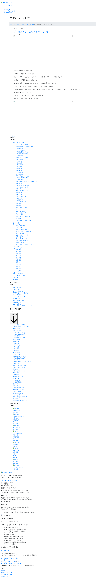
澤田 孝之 (18, 259)
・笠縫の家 (19, 161)
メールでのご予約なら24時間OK (10, 558)
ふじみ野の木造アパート (23, 240)
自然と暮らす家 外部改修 (23, 216)
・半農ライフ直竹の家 (22, 154)
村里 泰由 (18, 270)
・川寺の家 (19, 167)
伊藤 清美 (18, 261)
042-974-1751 (8, 5)
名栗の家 (18, 205)
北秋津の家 (19, 183)
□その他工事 (19, 174)
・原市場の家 (19, 159)
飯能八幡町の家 (20, 226)
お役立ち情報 (16, 246)
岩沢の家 (18, 189)
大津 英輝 (18, 253)
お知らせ (15, 277)
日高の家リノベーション (23, 176)
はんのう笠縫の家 (21, 213)
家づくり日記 (16, 224)
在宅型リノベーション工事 (23, 220)
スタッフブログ (17, 248)
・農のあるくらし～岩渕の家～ (24, 146)
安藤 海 (18, 263)
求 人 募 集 (4, 560)
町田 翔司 (18, 251)
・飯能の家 (19, 163)
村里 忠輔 (18, 255)
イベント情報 (16, 222)
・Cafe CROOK (20, 179)
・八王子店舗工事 (21, 202)
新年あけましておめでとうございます (32, 31)
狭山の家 (18, 218)
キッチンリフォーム (21, 209)
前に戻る (12, 136)
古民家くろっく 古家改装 (23, 231)
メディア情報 (16, 272)
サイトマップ (17, 564)
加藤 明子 (18, 268)
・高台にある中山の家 (22, 187)
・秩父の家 (19, 194)
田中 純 (18, 266)
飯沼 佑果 (18, 250)
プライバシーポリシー (7, 564)
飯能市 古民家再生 (21, 229)
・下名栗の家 (19, 172)
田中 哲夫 (18, 257)
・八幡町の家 (19, 155)
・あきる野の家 (20, 150)
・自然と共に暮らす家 (22, 157)
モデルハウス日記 (18, 274)
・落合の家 (19, 168)
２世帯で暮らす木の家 (22, 235)
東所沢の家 (19, 192)
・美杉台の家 (19, 148)
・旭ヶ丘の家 (19, 165)
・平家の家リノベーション (23, 152)
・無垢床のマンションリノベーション (26, 181)
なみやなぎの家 (20, 211)
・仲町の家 (19, 198)
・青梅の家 (19, 170)
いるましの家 (19, 215)
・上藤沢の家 (19, 200)
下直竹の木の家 (20, 242)
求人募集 (15, 279)
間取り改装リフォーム (22, 191)
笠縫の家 (18, 203)
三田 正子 (18, 264)
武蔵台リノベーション (22, 207)
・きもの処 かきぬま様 (23, 185)
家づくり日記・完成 (18, 142)
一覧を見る (14, 314)
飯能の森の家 (19, 237)
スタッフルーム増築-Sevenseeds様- (26, 244)
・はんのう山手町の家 (22, 144)
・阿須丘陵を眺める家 (22, 178)
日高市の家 (19, 227)
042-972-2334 (13, 480)
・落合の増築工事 (21, 196)
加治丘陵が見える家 (21, 239)
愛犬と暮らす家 (20, 233)
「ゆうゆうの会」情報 (19, 275)
